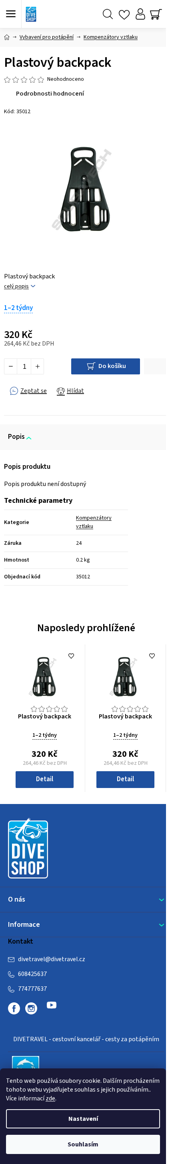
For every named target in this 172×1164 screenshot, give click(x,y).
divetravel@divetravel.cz (51, 959)
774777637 (32, 988)
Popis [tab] (16, 437)
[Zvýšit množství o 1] (37, 366)
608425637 (32, 974)
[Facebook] (14, 1008)
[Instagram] (31, 1008)
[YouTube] (51, 1008)
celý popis (16, 286)
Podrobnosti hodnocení (50, 93)
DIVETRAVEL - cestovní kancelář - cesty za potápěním (86, 1039)
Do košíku (112, 366)
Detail (44, 779)
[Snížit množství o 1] (10, 366)
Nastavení (83, 1118)
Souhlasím (83, 1144)
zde (50, 1098)
